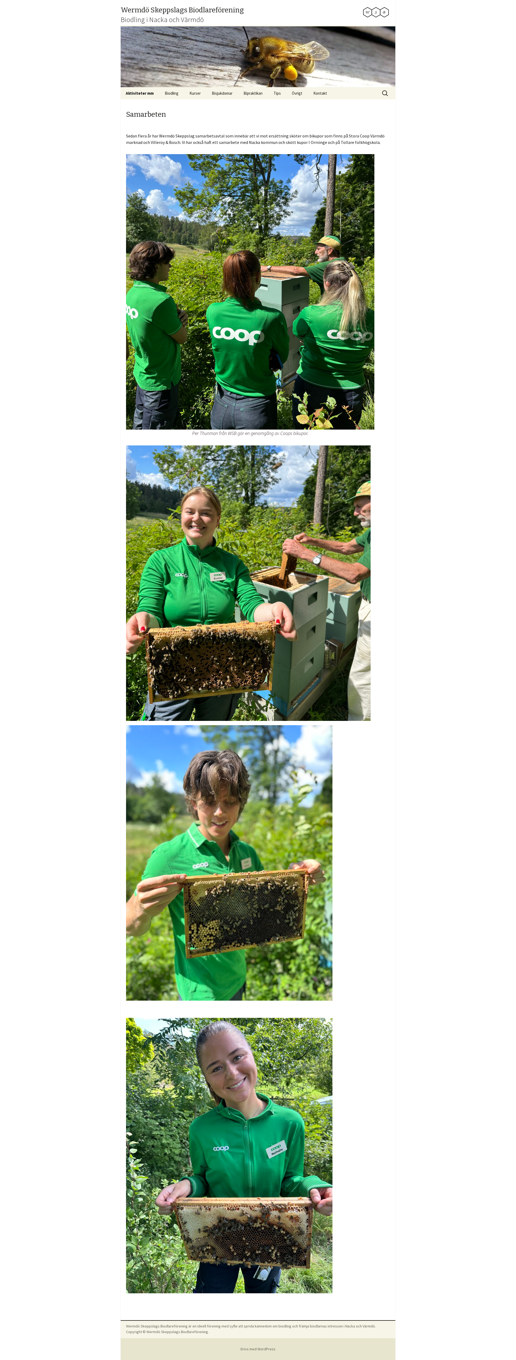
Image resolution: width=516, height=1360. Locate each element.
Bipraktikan (253, 93)
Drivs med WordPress (258, 1349)
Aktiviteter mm (140, 93)
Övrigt (297, 93)
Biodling (171, 93)
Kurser (195, 93)
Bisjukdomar (222, 93)
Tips (277, 93)
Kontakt (320, 93)
